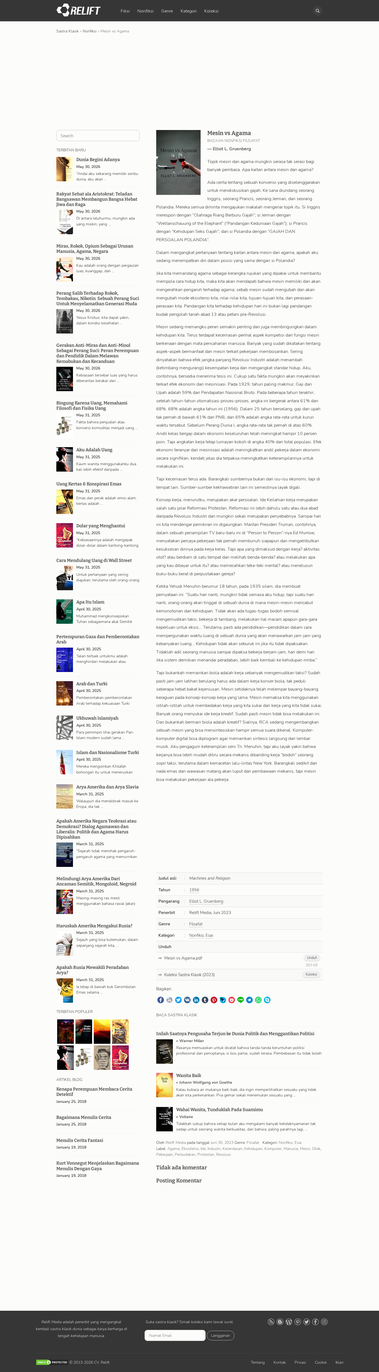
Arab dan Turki (91, 683)
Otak (316, 1148)
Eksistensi (190, 1148)
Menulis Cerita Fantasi (79, 1140)
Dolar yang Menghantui (100, 525)
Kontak (280, 1362)
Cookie (321, 1362)
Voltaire (186, 1116)
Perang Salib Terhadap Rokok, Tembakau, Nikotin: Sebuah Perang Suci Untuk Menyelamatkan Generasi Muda (97, 298)
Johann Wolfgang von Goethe (205, 1082)
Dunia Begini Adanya (98, 159)
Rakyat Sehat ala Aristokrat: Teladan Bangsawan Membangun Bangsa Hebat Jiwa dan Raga (96, 199)
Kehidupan (253, 1148)
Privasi (300, 1362)
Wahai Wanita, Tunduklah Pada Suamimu (219, 1109)
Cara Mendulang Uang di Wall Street (94, 560)
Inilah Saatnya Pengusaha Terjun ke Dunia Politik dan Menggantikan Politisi (235, 1033)
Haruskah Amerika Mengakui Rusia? (94, 925)
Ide (203, 1148)
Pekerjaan (164, 1154)
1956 (194, 890)
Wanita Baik (188, 1075)
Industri (214, 1148)
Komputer (273, 1148)
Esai (209, 935)
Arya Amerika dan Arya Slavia (107, 787)
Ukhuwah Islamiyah (97, 718)
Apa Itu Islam (90, 602)
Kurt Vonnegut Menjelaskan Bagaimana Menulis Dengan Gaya (97, 1165)
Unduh (312, 957)
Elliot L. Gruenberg (232, 149)
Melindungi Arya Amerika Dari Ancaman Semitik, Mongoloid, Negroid (96, 881)
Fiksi (125, 11)
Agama (173, 1148)
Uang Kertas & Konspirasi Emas (89, 484)
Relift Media (176, 1142)
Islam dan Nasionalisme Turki (107, 752)
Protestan (205, 1154)
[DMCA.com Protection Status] (52, 1362)
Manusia (291, 1148)
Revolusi (223, 1154)
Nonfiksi (145, 11)
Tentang (258, 1362)
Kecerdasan (232, 1148)
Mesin (305, 1148)
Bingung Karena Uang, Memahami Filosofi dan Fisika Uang (91, 405)
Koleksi (211, 11)
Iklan (339, 1362)
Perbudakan (185, 1154)
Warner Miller (191, 1040)
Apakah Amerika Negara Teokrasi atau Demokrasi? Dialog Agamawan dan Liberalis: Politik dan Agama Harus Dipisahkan (96, 829)
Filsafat (196, 924)
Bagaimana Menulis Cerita (83, 1117)
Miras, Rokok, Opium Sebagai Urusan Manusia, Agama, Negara (94, 248)
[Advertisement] (189, 81)
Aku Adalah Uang (94, 449)
